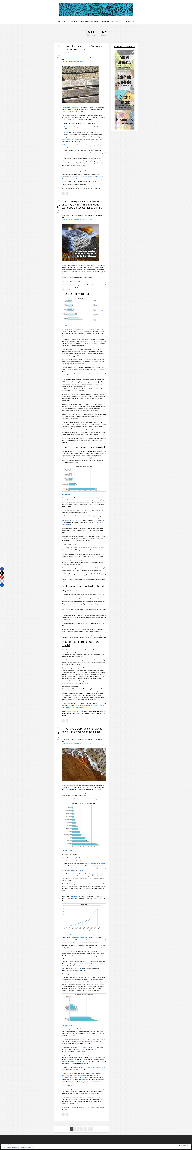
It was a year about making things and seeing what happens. (77, 61)
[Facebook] (2, 569)
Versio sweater (66, 524)
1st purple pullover (76, 968)
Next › (90, 1129)
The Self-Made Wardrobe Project (112, 21)
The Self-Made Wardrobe (85, 52)
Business (74, 21)
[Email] (2, 581)
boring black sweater (70, 870)
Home (58, 21)
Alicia (89, 177)
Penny (98, 177)
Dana (65, 127)
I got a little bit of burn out (97, 984)
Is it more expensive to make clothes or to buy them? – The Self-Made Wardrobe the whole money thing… (83, 204)
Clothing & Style (74, 52)
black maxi (83, 1067)
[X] (2, 573)
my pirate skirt (98, 522)
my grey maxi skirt (91, 1055)
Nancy (65, 145)
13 (64, 211)
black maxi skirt (75, 520)
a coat (83, 153)
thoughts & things (97, 211)
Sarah (66, 115)
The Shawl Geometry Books (89, 21)
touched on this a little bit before (73, 107)
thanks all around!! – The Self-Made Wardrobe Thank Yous (82, 48)
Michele (66, 132)
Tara (76, 115)
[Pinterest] (2, 577)
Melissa (93, 177)
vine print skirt (80, 1077)
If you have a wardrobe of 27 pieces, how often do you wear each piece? (82, 730)
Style (65, 21)
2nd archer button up (78, 1061)
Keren (63, 179)
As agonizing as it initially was (70, 785)
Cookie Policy (31, 1147)
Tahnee (85, 177)
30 (85, 1129)
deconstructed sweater (68, 1077)
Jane (101, 177)
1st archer (90, 1067)
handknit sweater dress (81, 884)
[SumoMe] (2, 585)
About (128, 21)
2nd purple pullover (75, 896)
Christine (78, 179)
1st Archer (87, 868)
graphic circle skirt (101, 1067)
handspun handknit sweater (94, 894)
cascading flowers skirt (99, 868)
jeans (81, 870)
